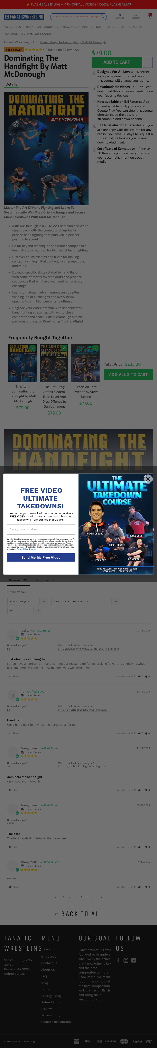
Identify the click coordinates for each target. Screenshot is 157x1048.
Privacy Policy (22, 549)
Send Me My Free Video (41, 557)
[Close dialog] (148, 479)
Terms (32, 549)
